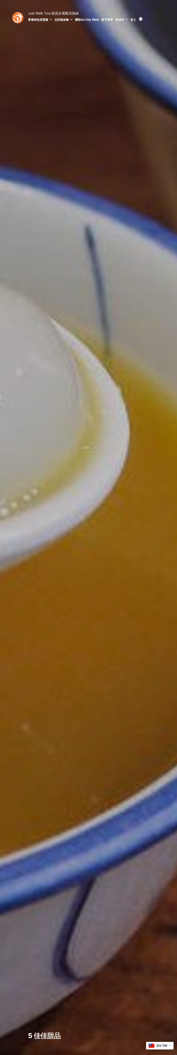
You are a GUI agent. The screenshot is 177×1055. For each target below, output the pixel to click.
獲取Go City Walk (87, 19)
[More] (141, 19)
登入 (133, 19)
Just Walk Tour (39, 13)
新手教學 (107, 19)
